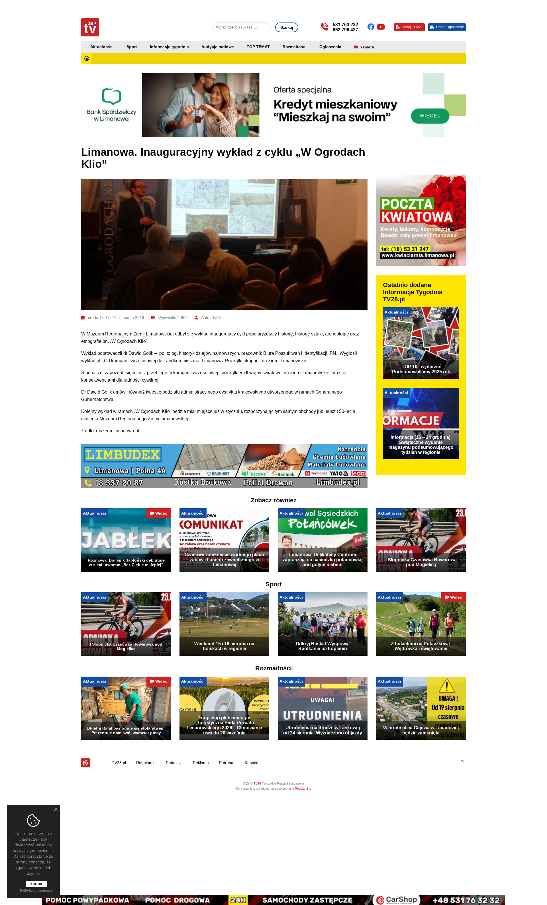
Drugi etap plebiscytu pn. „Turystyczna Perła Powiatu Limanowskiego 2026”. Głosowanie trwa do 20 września (224, 725)
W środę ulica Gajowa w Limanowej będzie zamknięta (421, 730)
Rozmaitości (295, 47)
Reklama (201, 763)
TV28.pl (119, 763)
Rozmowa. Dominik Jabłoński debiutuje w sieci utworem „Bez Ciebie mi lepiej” (126, 562)
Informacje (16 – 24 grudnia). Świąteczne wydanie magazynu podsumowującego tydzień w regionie (421, 445)
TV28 (258, 783)
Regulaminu (303, 788)
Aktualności (102, 47)
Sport (131, 47)
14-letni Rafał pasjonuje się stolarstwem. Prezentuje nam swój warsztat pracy (126, 730)
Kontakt (251, 763)
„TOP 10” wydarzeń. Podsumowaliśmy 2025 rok (421, 369)
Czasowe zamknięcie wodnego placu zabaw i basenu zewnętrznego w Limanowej (224, 559)
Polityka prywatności (36, 890)
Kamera (367, 47)
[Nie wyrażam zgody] (55, 809)
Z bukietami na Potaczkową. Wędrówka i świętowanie (421, 646)
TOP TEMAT (258, 47)
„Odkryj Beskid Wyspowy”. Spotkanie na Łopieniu (322, 646)
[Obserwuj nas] (372, 27)
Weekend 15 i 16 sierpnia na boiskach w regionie (224, 646)
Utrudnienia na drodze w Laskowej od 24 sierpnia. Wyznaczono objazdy (322, 730)
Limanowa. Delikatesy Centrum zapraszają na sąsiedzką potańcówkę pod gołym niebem (323, 559)
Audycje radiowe (217, 47)
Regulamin (146, 763)
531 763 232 (345, 24)
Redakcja (174, 763)
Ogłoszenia (330, 47)
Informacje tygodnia (169, 47)
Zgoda (36, 884)
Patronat (226, 763)
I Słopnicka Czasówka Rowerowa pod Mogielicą (421, 562)
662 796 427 (345, 29)
